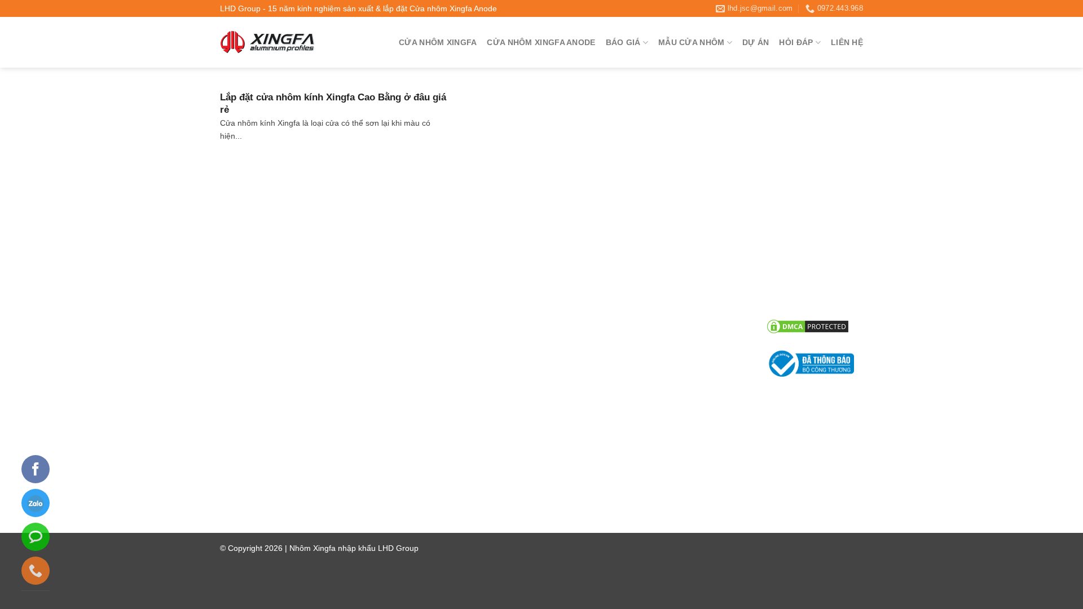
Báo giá (623, 42)
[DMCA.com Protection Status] (807, 326)
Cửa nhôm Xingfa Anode (541, 42)
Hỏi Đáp (796, 42)
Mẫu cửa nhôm (691, 42)
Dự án (755, 42)
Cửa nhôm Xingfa (438, 42)
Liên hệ (847, 42)
